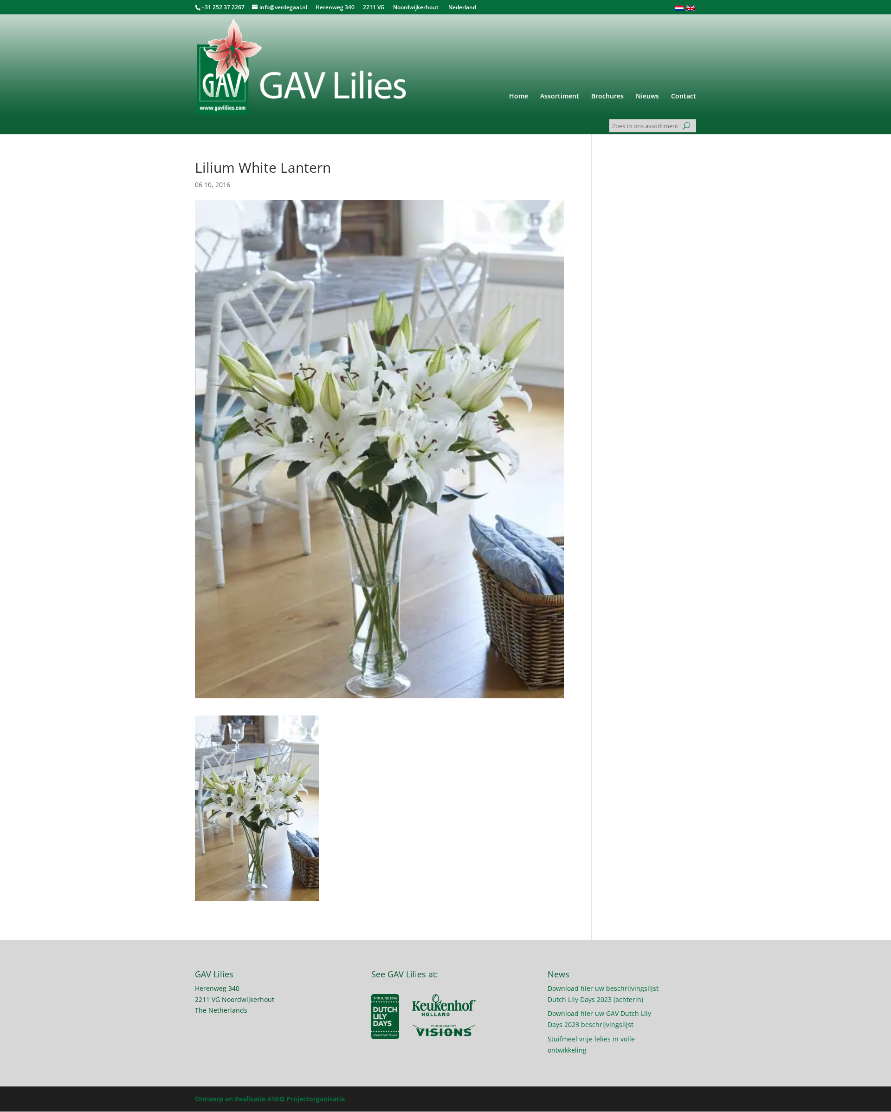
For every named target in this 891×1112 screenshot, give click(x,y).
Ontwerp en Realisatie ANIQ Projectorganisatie (270, 1098)
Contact (683, 96)
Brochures (607, 96)
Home (518, 96)
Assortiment (559, 96)
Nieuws (647, 96)
